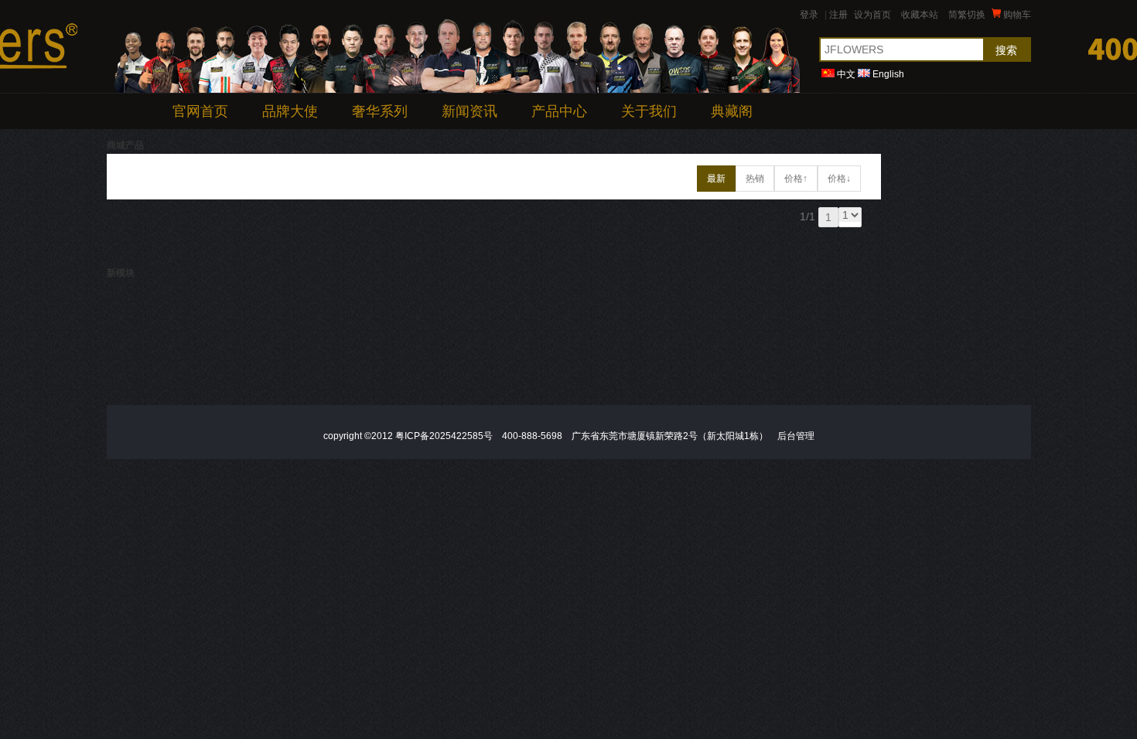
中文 (846, 74)
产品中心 (559, 111)
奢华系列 (380, 111)
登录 (809, 14)
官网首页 (200, 111)
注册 (838, 14)
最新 (716, 178)
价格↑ (796, 178)
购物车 (1016, 14)
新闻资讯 (469, 111)
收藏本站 (919, 14)
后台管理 (795, 436)
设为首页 (872, 14)
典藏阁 (732, 111)
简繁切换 (966, 14)
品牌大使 (290, 111)
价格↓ (839, 178)
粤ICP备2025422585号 (444, 436)
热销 (755, 178)
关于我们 (649, 111)
